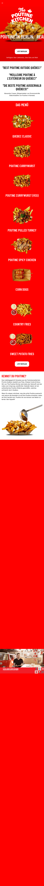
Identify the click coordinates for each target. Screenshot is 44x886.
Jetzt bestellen (22, 51)
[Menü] (2, 3)
